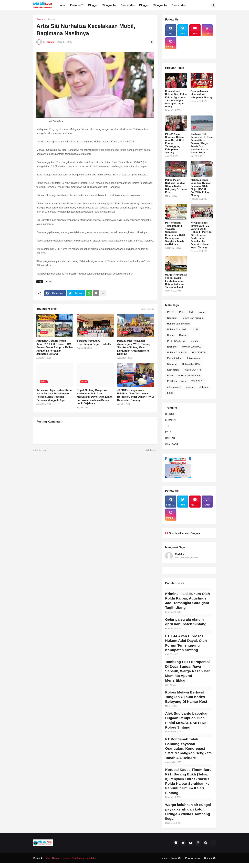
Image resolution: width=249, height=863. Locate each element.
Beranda (41, 19)
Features (75, 5)
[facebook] (176, 843)
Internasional (194, 358)
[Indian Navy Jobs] (195, 43)
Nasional (172, 318)
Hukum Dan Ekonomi (178, 323)
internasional (174, 387)
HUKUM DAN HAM (191, 346)
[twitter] (183, 843)
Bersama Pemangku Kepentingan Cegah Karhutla (94, 342)
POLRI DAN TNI (192, 369)
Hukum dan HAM (191, 364)
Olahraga (172, 364)
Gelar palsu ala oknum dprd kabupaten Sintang (202, 94)
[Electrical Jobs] (170, 51)
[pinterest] (206, 843)
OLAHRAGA (171, 444)
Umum (51, 19)
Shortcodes (127, 5)
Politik (170, 375)
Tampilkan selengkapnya (186, 557)
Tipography (109, 5)
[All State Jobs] (170, 54)
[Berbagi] (151, 42)
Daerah (183, 335)
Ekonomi (172, 346)
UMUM (194, 329)
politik (170, 392)
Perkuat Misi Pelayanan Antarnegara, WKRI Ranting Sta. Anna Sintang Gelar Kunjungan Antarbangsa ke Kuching (133, 347)
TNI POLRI (197, 381)
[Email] (96, 293)
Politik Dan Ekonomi (189, 375)
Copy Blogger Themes (58, 858)
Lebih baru (41, 450)
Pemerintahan (174, 358)
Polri (181, 312)
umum (194, 341)
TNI (191, 312)
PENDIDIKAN (199, 352)
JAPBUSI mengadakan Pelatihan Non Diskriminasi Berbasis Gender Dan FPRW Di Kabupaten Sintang (135, 395)
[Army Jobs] (207, 43)
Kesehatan (173, 369)
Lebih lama (149, 450)
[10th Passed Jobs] (195, 51)
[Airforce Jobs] (183, 43)
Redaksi (179, 554)
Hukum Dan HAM (176, 329)
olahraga (204, 387)
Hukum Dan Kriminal (192, 318)
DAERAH (170, 438)
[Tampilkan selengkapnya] (103, 293)
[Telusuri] (213, 5)
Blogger (93, 5)
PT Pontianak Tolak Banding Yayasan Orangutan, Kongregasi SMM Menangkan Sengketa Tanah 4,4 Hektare (175, 233)
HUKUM (169, 414)
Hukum (201, 312)
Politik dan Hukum (176, 381)
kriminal (190, 387)
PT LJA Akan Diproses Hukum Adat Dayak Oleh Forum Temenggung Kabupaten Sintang (174, 143)
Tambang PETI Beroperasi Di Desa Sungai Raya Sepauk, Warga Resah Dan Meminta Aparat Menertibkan (202, 143)
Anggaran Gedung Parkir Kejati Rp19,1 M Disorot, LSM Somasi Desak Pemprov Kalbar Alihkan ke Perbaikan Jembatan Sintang (54, 347)
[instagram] (198, 843)
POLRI (170, 312)
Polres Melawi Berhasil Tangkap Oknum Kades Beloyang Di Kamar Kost (176, 186)
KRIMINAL (170, 420)
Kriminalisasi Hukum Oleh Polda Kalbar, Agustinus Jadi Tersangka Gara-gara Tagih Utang (176, 99)
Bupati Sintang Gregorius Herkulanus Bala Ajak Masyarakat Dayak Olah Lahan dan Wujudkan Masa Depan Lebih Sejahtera (94, 397)
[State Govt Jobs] (207, 51)
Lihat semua (147, 309)
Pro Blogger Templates (84, 858)
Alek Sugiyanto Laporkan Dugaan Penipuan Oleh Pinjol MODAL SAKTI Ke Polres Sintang (201, 187)
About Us (176, 858)
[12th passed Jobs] (183, 51)
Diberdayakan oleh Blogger (184, 533)
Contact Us (210, 858)
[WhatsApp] (89, 293)
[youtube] (191, 843)
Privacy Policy (192, 858)
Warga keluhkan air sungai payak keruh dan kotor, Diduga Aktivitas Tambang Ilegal (176, 280)
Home (61, 5)
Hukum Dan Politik (177, 352)
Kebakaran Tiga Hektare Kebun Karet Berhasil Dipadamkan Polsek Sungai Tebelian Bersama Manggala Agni (54, 395)
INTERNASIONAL (176, 341)
